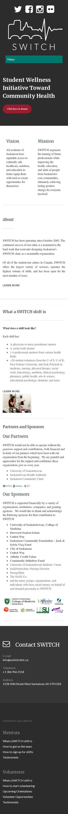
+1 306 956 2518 (13, 672)
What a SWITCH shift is (17, 741)
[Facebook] (29, 10)
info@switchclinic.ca (15, 660)
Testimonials (10, 757)
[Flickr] (50, 10)
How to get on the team (17, 746)
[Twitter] (18, 10)
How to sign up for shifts (18, 752)
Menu (11, 59)
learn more (11, 285)
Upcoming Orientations (17, 791)
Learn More (11, 391)
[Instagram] (40, 10)
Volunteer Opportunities (18, 796)
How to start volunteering (19, 786)
